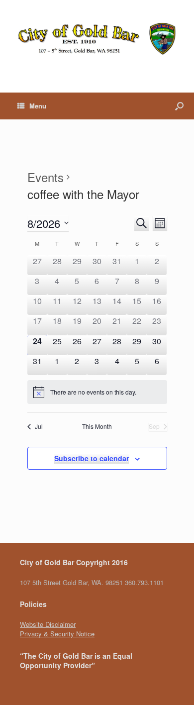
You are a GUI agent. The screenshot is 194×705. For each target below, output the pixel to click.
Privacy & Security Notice (57, 633)
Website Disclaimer (48, 624)
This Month (97, 426)
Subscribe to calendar (91, 458)
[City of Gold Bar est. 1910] (97, 38)
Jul (39, 426)
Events (45, 177)
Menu (37, 105)
